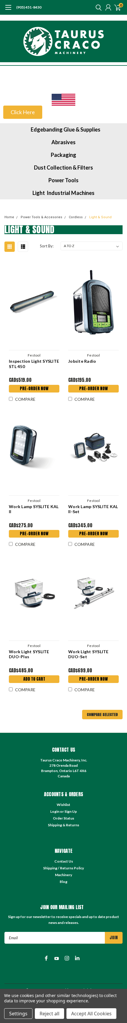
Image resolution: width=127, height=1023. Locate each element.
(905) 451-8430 (28, 7)
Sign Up (70, 811)
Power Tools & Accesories (41, 217)
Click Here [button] (23, 112)
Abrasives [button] (63, 142)
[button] (63, 100)
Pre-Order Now (34, 388)
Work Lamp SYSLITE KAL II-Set (93, 509)
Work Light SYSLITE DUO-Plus (29, 654)
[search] (97, 7)
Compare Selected (102, 714)
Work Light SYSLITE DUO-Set (88, 654)
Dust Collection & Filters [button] (63, 167)
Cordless (76, 217)
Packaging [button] (63, 155)
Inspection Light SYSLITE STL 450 (34, 364)
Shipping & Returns (63, 825)
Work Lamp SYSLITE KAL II (33, 509)
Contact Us (63, 861)
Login (54, 811)
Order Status (63, 818)
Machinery (63, 875)
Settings (18, 1013)
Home (9, 217)
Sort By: (46, 246)
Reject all (49, 1013)
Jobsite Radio (82, 361)
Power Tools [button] (63, 180)
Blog (63, 881)
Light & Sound (100, 217)
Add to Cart (34, 679)
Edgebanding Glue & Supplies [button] (65, 129)
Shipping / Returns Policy (63, 868)
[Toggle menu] (8, 10)
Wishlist (63, 804)
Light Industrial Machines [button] (63, 193)
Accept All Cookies (91, 1013)
